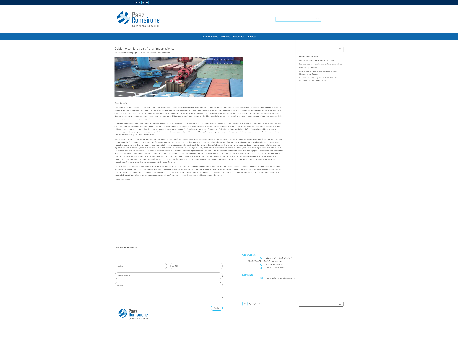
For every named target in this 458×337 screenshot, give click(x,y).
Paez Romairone (125, 52)
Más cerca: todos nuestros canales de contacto (316, 60)
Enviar (216, 308)
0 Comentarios (164, 52)
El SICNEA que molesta (308, 68)
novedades (151, 52)
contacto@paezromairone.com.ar (280, 278)
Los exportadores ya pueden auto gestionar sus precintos (320, 64)
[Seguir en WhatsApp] (150, 2)
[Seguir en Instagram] (143, 2)
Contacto (251, 36)
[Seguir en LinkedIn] (146, 2)
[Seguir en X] (139, 2)
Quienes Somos (210, 36)
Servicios (225, 36)
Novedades (238, 36)
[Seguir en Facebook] (136, 2)
